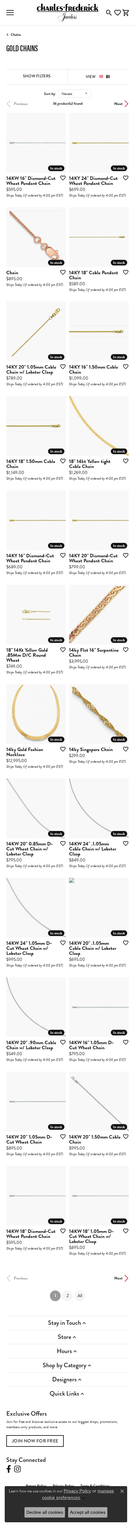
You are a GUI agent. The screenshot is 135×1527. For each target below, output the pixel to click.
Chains (16, 34)
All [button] (80, 1295)
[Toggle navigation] (10, 12)
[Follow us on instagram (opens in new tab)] (17, 1469)
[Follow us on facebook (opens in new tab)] (8, 1469)
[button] (109, 12)
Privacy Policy (77, 1490)
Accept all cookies (87, 1512)
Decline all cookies (44, 1512)
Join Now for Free (35, 1441)
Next (118, 104)
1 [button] (58, 1295)
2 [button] (68, 1295)
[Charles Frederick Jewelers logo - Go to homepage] (67, 13)
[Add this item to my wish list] (61, 178)
